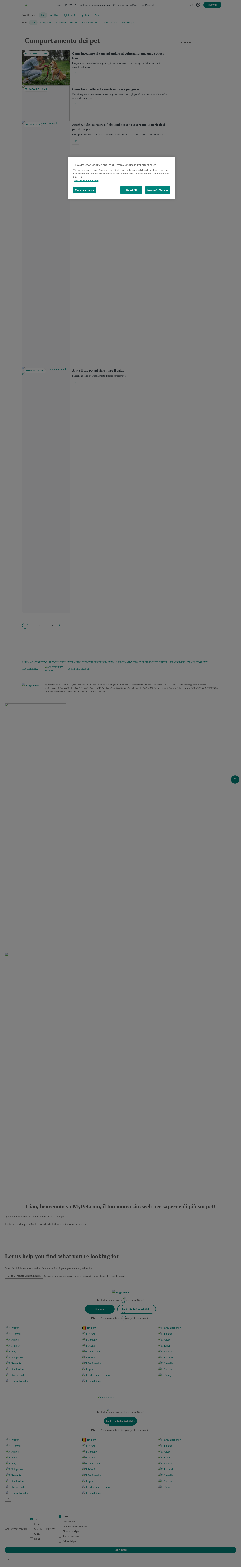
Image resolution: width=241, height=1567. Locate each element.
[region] (121, 178)
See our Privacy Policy (86, 180)
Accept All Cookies (157, 190)
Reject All (131, 190)
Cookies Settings (84, 190)
